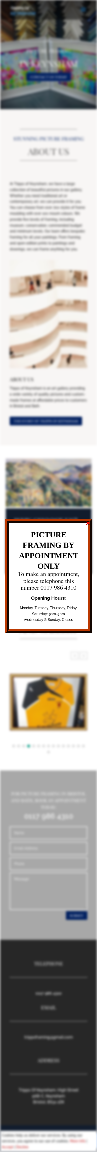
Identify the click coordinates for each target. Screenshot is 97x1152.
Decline (22, 1147)
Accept (7, 1147)
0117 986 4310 (49, 993)
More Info (77, 1141)
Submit (77, 915)
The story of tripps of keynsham (45, 421)
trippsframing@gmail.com (48, 1037)
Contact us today (48, 77)
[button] (83, 655)
